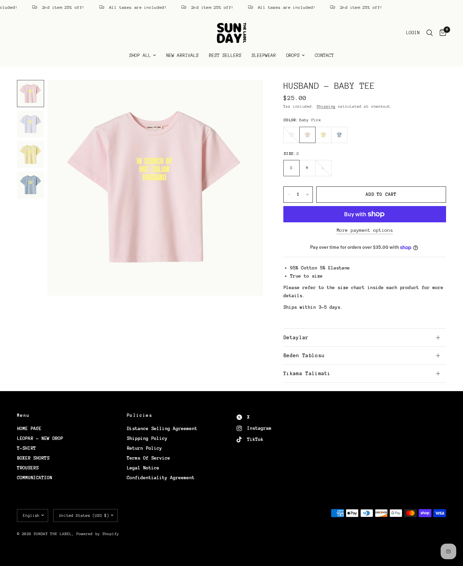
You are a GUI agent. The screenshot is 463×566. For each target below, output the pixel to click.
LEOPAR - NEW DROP (40, 438)
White (291, 135)
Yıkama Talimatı (307, 373)
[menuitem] (142, 55)
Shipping (326, 106)
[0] (441, 33)
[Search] (429, 33)
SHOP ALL (140, 55)
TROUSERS (28, 467)
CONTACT (324, 55)
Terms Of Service (148, 458)
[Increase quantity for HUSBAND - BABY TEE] (307, 194)
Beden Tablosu (303, 355)
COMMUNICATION (34, 477)
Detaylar (296, 337)
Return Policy (144, 448)
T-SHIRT (26, 448)
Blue (339, 135)
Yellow (323, 135)
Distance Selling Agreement (162, 428)
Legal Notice (143, 467)
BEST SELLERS (225, 55)
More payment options (365, 230)
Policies (139, 415)
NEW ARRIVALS (182, 55)
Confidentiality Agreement (161, 477)
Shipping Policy (147, 438)
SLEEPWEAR (263, 55)
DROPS (293, 55)
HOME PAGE (29, 428)
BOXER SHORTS (33, 458)
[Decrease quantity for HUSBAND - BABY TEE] (289, 194)
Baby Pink (307, 135)
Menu (23, 415)
